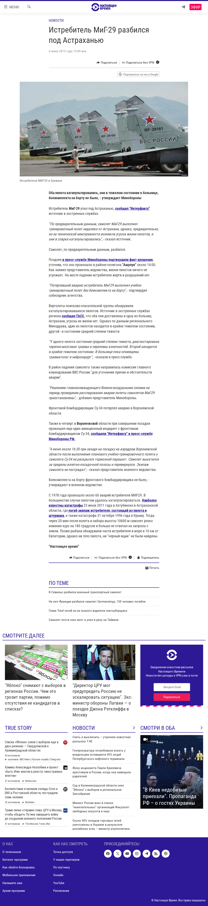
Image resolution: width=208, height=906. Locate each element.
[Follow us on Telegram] (146, 853)
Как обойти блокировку (18, 867)
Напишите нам (12, 883)
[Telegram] (183, 7)
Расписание (61, 890)
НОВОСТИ (84, 728)
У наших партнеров (66, 859)
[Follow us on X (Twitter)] (117, 853)
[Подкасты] (165, 853)
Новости (56, 20)
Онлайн (58, 875)
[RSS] (156, 853)
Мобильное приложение (19, 875)
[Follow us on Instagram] (137, 853)
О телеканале (11, 852)
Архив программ (13, 890)
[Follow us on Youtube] (127, 853)
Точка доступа (63, 852)
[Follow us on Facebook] (108, 853)
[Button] (106, 62)
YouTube (58, 883)
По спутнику (61, 867)
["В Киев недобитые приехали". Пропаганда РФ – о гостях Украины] (171, 772)
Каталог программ (15, 859)
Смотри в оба (157, 728)
